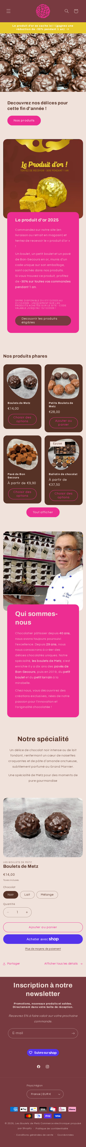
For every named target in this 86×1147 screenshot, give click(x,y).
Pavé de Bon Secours (16, 476)
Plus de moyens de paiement (43, 949)
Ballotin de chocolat (63, 474)
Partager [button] (13, 963)
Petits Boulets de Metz (61, 404)
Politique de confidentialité (52, 1129)
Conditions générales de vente (34, 1135)
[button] (8, 11)
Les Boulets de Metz (27, 1123)
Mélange (47, 894)
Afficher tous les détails (61, 963)
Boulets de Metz (19, 402)
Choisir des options (22, 419)
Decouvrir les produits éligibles (39, 320)
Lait (27, 894)
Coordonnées (65, 1135)
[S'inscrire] (73, 1033)
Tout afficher (43, 512)
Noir (11, 894)
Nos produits (24, 120)
